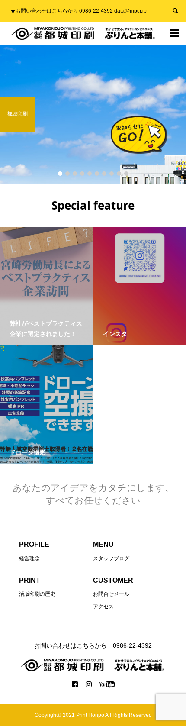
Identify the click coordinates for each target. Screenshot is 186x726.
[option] (93, 114)
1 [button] (60, 173)
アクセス (103, 606)
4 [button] (82, 173)
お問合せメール (111, 594)
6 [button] (97, 173)
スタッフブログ (111, 558)
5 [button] (89, 173)
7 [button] (104, 173)
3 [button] (75, 173)
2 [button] (67, 173)
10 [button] (126, 173)
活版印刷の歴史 (37, 594)
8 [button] (111, 173)
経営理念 (29, 558)
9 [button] (119, 173)
